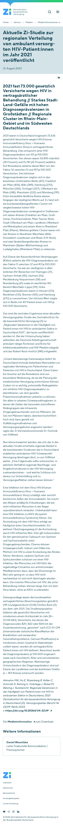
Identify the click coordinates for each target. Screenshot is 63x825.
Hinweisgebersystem (11, 798)
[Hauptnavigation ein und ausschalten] (57, 12)
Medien (29, 22)
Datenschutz (8, 788)
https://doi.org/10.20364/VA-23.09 (26, 710)
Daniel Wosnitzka (17, 742)
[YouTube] (4, 811)
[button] (59, 77)
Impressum (7, 783)
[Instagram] (13, 811)
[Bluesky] (9, 811)
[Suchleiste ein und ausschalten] (49, 12)
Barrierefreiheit (9, 793)
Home (6, 22)
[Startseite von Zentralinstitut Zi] (16, 11)
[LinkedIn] (18, 811)
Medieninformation (20, 721)
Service (17, 22)
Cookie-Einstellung (10, 804)
